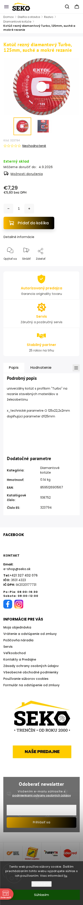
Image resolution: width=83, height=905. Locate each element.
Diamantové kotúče (50, 470)
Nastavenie (41, 884)
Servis (8, 646)
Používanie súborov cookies (25, 678)
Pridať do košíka (33, 223)
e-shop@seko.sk (17, 569)
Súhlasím (41, 894)
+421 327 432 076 (24, 575)
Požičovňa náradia (18, 640)
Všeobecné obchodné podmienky (30, 672)
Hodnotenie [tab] (41, 367)
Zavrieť (71, 266)
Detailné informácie (19, 237)
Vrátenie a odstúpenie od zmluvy (30, 634)
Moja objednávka (17, 627)
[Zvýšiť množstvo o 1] (29, 208)
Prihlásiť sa (41, 822)
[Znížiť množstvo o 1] (8, 208)
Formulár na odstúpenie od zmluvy (31, 685)
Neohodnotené (34, 145)
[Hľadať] (67, 6)
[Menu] (6, 6)
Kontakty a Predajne (19, 659)
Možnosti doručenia (27, 174)
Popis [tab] (14, 367)
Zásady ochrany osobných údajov (31, 666)
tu (65, 876)
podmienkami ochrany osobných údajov (41, 795)
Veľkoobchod (14, 653)
